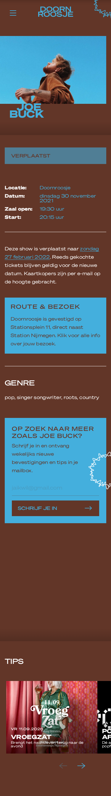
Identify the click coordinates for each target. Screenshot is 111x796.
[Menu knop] (13, 12)
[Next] (86, 765)
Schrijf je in (37, 508)
